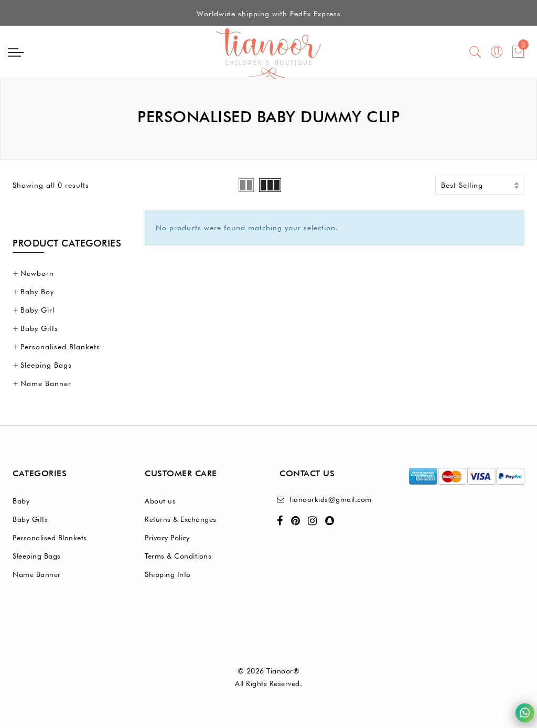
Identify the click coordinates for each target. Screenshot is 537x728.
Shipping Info (168, 574)
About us (160, 501)
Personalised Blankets (60, 346)
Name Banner (45, 383)
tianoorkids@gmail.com (330, 499)
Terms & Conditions (178, 556)
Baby (21, 501)
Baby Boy (37, 291)
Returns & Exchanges (181, 519)
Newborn (37, 273)
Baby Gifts (39, 328)
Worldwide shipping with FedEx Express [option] (269, 13)
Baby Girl (37, 310)
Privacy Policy (167, 537)
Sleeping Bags (46, 365)
